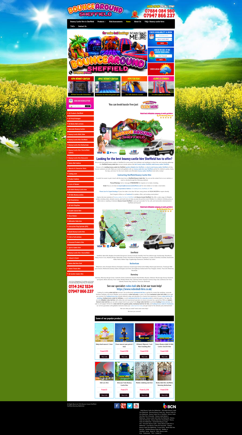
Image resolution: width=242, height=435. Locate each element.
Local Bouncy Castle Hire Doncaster (156, 425)
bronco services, (165, 302)
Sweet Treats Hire (74, 268)
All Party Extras (74, 200)
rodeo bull (131, 286)
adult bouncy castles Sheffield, (160, 164)
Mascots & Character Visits (77, 168)
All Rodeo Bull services (76, 124)
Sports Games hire (75, 247)
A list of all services (75, 237)
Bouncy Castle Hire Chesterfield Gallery (79, 151)
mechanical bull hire (139, 292)
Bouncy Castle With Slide (77, 134)
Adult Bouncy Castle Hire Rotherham (150, 410)
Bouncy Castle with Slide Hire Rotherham (157, 418)
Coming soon (73, 174)
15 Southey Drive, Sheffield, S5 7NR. (141, 188)
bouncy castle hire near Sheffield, (143, 169)
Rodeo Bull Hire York (75, 263)
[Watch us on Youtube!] (136, 406)
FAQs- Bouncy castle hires (154, 21)
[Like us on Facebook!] (117, 406)
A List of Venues (74, 184)
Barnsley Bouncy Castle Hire (157, 412)
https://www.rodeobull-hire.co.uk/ (134, 289)
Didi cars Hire (104, 383)
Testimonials (146, 433)
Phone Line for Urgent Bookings (109, 191)
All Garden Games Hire (76, 274)
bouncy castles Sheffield (145, 171)
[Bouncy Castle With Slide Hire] (161, 86)
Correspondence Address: (123, 188)
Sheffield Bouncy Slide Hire (153, 429)
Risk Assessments (116, 21)
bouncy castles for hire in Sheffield (123, 197)
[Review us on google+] (123, 406)
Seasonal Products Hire (76, 242)
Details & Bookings (104, 357)
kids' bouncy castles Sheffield (143, 164)
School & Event (74, 258)
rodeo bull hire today (136, 306)
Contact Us (82, 26)
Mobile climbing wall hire (144, 383)
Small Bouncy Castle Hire (77, 232)
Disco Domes (73, 216)
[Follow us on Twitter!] (130, 406)
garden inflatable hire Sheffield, (135, 167)
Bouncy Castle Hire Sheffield (78, 139)
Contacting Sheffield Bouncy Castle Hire (134, 174)
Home (128, 21)
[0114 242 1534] (160, 11)
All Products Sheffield (76, 113)
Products (101, 21)
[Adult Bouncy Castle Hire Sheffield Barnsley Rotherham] (108, 86)
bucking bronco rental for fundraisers (162, 304)
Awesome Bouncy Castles (77, 129)
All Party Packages (75, 118)
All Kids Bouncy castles (76, 195)
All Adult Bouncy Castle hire (78, 189)
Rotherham (134, 263)
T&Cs (72, 26)
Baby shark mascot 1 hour (104, 344)
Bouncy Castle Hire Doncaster (78, 158)
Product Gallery (74, 179)
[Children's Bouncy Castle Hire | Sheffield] (81, 86)
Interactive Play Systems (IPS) (78, 226)
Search (163, 44)
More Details (124, 357)
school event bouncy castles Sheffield (157, 167)
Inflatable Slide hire (75, 221)
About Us (137, 21)
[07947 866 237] (159, 15)
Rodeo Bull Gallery (75, 163)
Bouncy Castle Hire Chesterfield (79, 253)
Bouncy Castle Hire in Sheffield (82, 21)
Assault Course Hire (75, 211)
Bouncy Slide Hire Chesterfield (160, 420)
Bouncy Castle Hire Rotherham (78, 145)
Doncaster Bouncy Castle (150, 423)
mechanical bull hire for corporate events (140, 298)
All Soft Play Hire (74, 205)
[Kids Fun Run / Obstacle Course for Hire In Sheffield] (134, 86)
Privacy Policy (161, 427)
